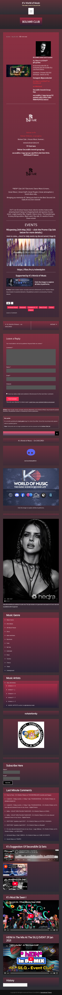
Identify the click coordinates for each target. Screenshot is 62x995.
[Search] (57, 433)
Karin (9, 36)
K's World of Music (31, 3)
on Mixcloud (37, 86)
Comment (9, 347)
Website (8, 384)
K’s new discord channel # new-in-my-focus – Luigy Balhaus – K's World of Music (30, 829)
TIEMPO (18, 839)
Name (8, 367)
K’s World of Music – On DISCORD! (31, 441)
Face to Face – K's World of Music (16, 795)
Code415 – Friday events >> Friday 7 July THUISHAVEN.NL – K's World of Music (30, 799)
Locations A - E (32, 307)
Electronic (23, 307)
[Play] (5, 930)
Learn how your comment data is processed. (42, 402)
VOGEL (47, 811)
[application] (31, 916)
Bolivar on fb (31, 132)
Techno (51, 307)
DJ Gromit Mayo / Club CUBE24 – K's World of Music (22, 835)
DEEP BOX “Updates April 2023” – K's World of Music (22, 821)
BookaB (42, 825)
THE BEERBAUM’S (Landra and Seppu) (39, 795)
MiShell (52, 324)
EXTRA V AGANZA (45, 821)
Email (8, 375)
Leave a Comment (11, 313)
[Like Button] (8, 303)
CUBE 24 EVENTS (44, 835)
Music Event (43, 307)
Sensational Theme (46, 992)
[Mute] (54, 930)
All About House (12, 307)
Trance (31, 310)
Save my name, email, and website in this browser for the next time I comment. (31, 394)
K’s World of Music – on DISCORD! (13, 325)
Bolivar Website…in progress (31, 136)
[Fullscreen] (57, 930)
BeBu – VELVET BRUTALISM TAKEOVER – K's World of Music (25, 811)
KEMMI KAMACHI (10, 801)
